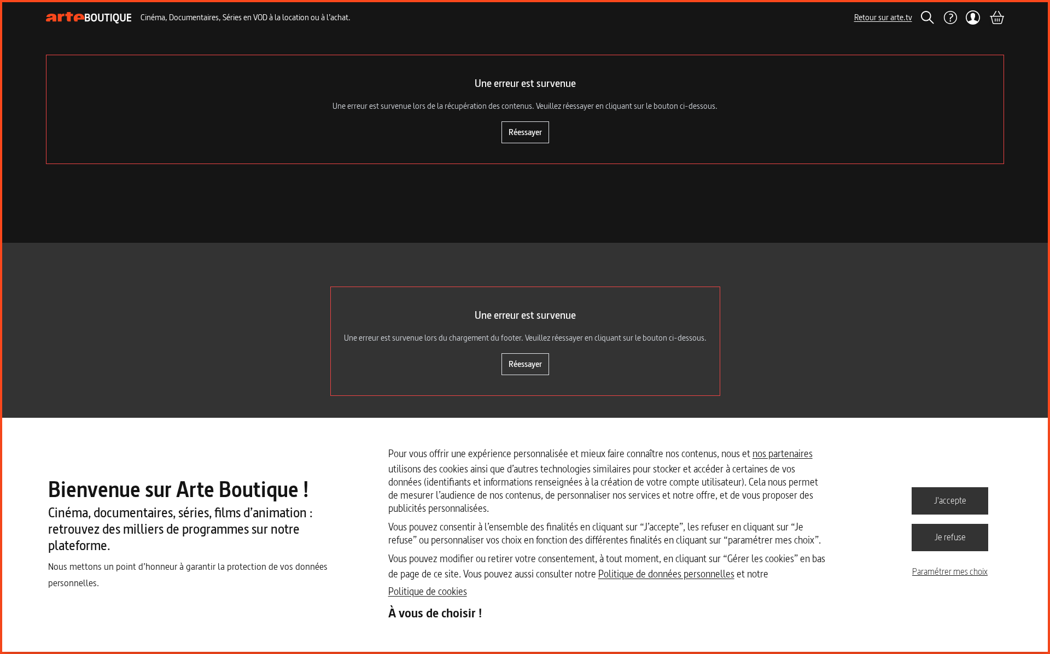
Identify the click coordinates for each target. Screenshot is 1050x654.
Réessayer (525, 132)
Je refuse (950, 537)
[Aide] (950, 17)
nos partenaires (782, 453)
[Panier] (996, 17)
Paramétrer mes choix (950, 571)
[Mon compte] (973, 17)
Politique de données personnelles (666, 574)
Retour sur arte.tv (883, 17)
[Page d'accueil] (89, 17)
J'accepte (950, 500)
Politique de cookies (427, 591)
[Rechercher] (927, 17)
